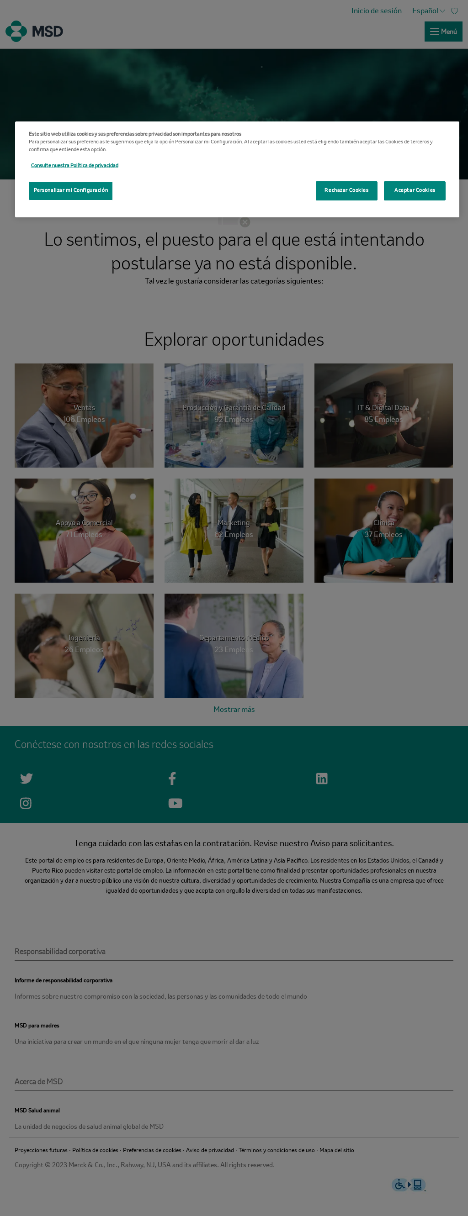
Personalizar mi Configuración (71, 190)
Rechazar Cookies (346, 190)
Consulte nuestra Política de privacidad (74, 165)
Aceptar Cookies (415, 190)
